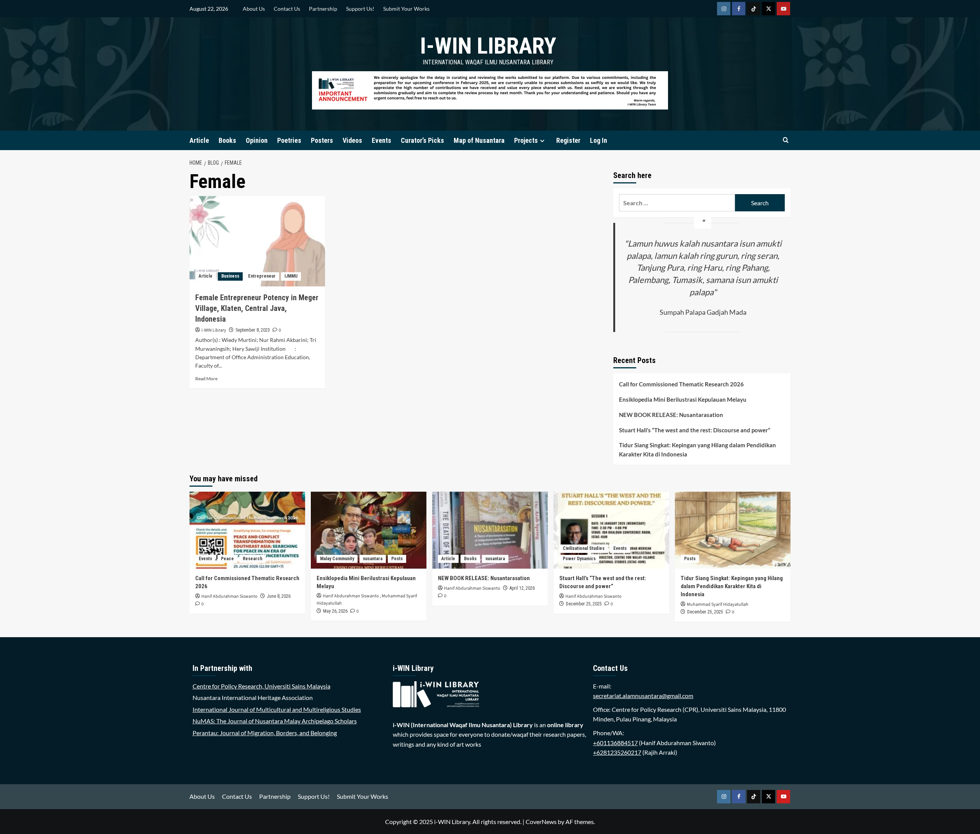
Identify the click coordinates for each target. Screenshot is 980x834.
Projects (526, 140)
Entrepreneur (262, 276)
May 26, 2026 (335, 611)
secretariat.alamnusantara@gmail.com (643, 695)
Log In (598, 140)
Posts (397, 558)
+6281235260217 (617, 752)
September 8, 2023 (252, 330)
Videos (352, 140)
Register (568, 140)
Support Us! (360, 8)
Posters (322, 140)
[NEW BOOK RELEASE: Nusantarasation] (490, 530)
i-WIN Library (488, 45)
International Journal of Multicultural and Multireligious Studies (277, 709)
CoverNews (541, 821)
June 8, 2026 (279, 596)
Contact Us (287, 8)
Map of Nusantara (479, 140)
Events (381, 140)
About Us (254, 8)
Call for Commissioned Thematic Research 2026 (681, 384)
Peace (227, 558)
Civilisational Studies (583, 548)
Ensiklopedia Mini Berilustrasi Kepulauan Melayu (682, 399)
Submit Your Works (406, 8)
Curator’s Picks (422, 140)
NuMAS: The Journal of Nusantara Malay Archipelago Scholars (275, 720)
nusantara (372, 558)
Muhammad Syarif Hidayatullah (717, 604)
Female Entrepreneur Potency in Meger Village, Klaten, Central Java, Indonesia (256, 308)
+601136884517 (615, 742)
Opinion (257, 140)
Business (230, 276)
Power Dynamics (579, 558)
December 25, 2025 (584, 604)
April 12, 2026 (522, 588)
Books (227, 140)
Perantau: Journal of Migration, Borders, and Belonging (265, 732)
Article (199, 140)
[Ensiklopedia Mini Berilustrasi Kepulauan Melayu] (368, 530)
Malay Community (337, 558)
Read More (206, 378)
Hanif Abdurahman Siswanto (229, 596)
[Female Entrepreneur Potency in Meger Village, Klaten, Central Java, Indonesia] (257, 241)
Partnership (323, 8)
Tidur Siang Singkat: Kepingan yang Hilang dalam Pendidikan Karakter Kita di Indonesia (697, 450)
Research (252, 558)
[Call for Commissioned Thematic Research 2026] (247, 530)
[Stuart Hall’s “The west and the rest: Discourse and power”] (611, 530)
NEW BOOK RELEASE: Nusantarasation (671, 414)
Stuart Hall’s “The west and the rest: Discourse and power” (694, 430)
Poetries (289, 140)
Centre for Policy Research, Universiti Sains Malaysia (261, 686)
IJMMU (290, 276)
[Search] (786, 140)
